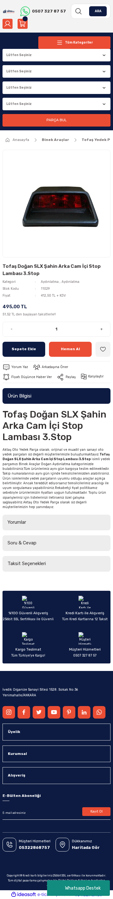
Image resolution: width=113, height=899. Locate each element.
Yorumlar (17, 522)
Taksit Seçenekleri (27, 563)
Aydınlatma (50, 282)
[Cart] (23, 24)
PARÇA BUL (56, 120)
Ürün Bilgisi (19, 396)
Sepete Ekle (24, 349)
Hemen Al (70, 349)
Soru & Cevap (22, 543)
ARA (98, 11)
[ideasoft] (23, 894)
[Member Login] (8, 24)
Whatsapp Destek (83, 888)
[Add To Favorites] (102, 349)
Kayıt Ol (96, 811)
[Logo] (9, 11)
